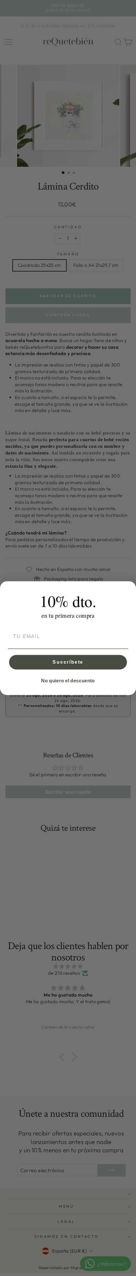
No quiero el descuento (68, 680)
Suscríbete (68, 661)
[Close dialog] (129, 587)
